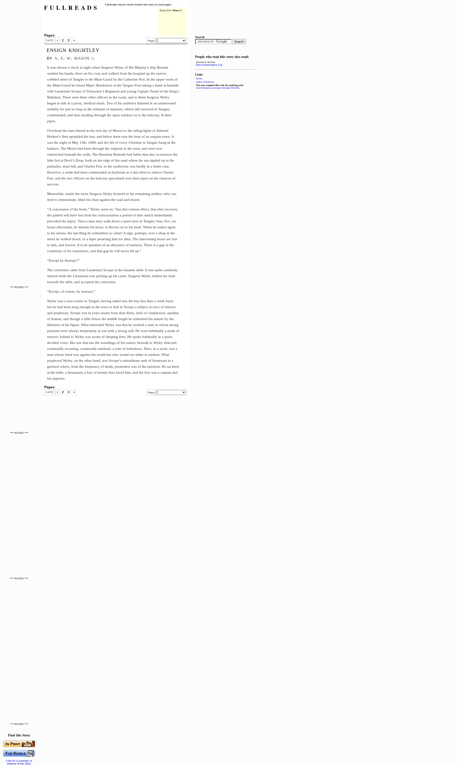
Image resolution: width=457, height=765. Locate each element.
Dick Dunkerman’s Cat (209, 64)
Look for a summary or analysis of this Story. (19, 762)
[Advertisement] (20, 71)
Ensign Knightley (73, 50)
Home (199, 78)
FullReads (71, 7)
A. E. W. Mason (71, 57)
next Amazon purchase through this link (217, 88)
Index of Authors (205, 82)
